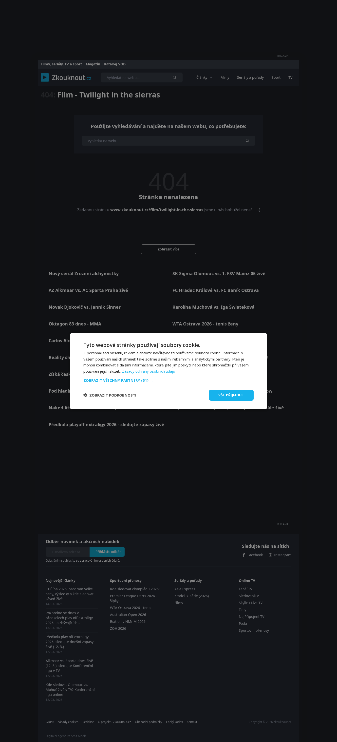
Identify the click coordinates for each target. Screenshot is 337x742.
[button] (168, 380)
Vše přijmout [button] (231, 395)
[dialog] (168, 371)
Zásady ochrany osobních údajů (148, 371)
